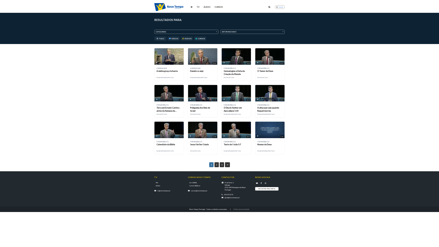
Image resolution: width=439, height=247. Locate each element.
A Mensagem (162, 68)
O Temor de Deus (265, 71)
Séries (158, 186)
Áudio (207, 7)
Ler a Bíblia (193, 183)
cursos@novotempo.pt (199, 191)
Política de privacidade (241, 209)
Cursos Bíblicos (194, 186)
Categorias (161, 32)
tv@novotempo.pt (163, 191)
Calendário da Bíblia (166, 144)
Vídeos (174, 39)
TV (198, 7)
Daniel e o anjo (196, 71)
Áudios (188, 39)
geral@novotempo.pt (232, 198)
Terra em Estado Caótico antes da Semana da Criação (168, 110)
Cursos (219, 7)
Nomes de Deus (264, 144)
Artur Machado (229, 32)
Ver (157, 183)
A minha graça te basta (167, 71)
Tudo (161, 39)
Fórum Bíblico (230, 68)
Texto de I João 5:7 (232, 144)
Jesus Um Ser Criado (199, 144)
